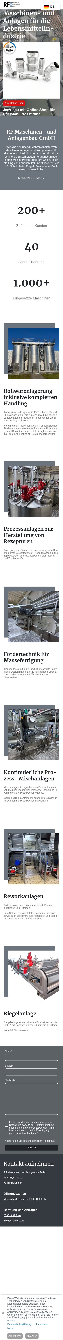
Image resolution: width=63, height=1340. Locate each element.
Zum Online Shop (14, 103)
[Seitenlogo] (13, 4)
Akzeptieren (14, 1336)
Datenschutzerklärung (19, 1324)
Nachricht (10, 1080)
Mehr (10, 1328)
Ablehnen (32, 1336)
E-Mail (9, 1065)
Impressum (42, 1324)
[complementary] (50, 7)
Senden (31, 1147)
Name (8, 1051)
